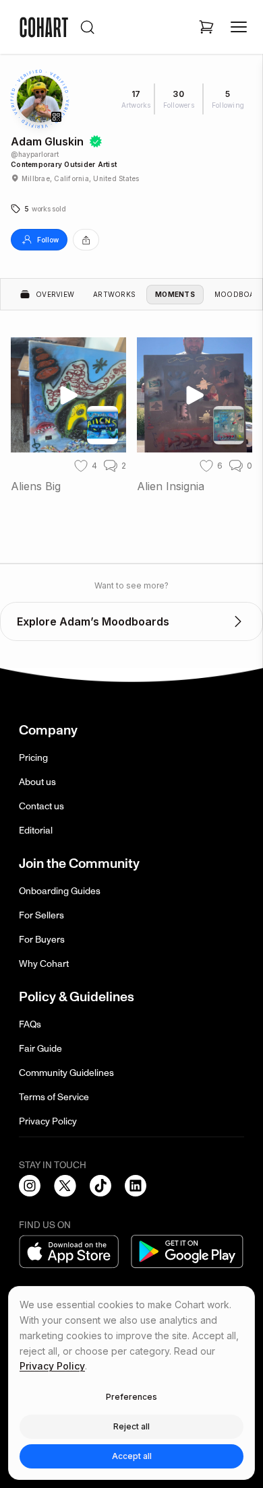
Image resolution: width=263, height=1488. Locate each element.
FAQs (30, 1024)
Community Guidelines (66, 1073)
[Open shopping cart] (206, 26)
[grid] (131, 423)
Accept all (132, 1456)
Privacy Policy (48, 1121)
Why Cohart (44, 963)
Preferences (131, 1397)
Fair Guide (40, 1048)
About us (37, 782)
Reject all (131, 1426)
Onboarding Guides (59, 891)
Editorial (36, 830)
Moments (175, 294)
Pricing (33, 757)
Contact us (41, 806)
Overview (55, 294)
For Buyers (42, 939)
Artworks (114, 294)
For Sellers (41, 915)
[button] (38, 208)
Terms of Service (54, 1097)
